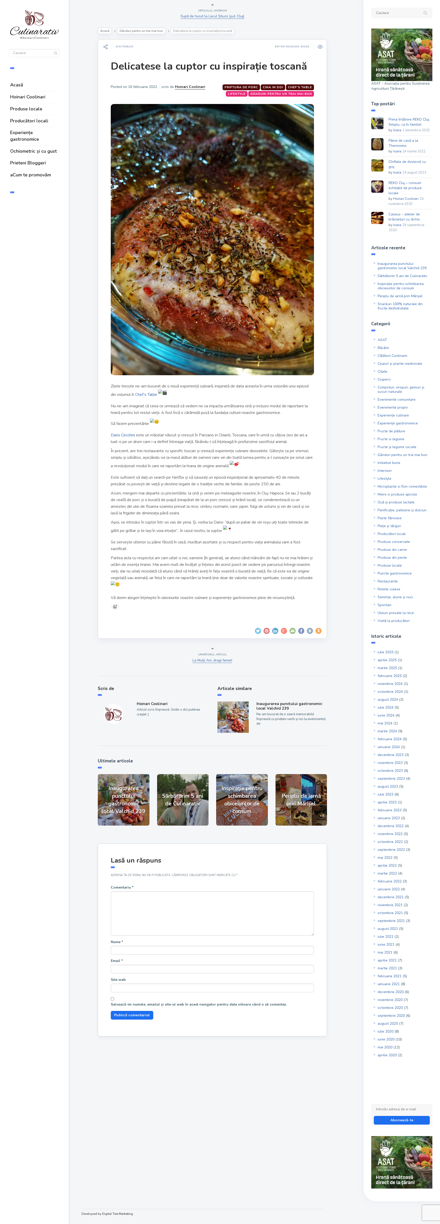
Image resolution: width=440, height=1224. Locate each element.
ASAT (382, 339)
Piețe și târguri (389, 526)
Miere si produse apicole (397, 494)
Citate (382, 371)
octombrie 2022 (390, 841)
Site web (118, 979)
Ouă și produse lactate (396, 502)
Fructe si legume (391, 439)
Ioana (397, 130)
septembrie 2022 (391, 849)
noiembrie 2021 (390, 905)
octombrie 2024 (390, 691)
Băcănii (383, 347)
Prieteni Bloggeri (28, 163)
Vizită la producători (394, 620)
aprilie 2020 (387, 1055)
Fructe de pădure (391, 431)
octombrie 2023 (390, 770)
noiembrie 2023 (390, 762)
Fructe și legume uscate (397, 447)
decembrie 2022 (391, 826)
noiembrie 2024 (390, 683)
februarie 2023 (390, 810)
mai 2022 (385, 857)
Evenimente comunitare (397, 399)
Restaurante (388, 581)
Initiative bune (389, 462)
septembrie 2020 (391, 1015)
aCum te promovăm (30, 175)
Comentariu (122, 887)
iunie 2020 (386, 1039)
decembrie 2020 (391, 991)
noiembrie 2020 (390, 999)
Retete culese (389, 589)
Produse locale (26, 109)
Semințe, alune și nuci (395, 597)
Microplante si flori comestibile (402, 486)
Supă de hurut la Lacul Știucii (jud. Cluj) (212, 16)
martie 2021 (387, 968)
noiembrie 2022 (390, 833)
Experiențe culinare (393, 415)
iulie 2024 (385, 707)
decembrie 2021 (391, 897)
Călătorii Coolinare (392, 355)
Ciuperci (384, 379)
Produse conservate (394, 541)
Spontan (384, 605)
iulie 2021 (385, 936)
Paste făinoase (390, 518)
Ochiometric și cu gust (33, 151)
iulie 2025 (385, 652)
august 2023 (388, 786)
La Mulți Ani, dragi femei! (212, 660)
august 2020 (388, 1023)
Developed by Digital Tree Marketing (107, 1214)
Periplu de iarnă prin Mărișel (400, 296)
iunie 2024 (386, 715)
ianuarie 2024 (389, 747)
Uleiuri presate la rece (396, 612)
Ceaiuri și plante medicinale (400, 363)
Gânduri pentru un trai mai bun (141, 31)
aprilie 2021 (387, 960)
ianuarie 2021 (389, 984)
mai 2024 (385, 723)
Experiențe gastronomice (24, 135)
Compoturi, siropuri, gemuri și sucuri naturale (401, 389)
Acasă (16, 85)
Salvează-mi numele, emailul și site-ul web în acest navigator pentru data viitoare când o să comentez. (199, 1004)
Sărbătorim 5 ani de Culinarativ (402, 276)
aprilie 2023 (387, 802)
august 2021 (388, 928)
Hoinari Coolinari (27, 97)
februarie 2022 (390, 881)
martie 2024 (387, 731)
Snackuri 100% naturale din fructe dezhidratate (400, 306)
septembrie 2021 (391, 920)
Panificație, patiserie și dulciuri (402, 510)
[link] (146, 394)
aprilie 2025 (387, 660)
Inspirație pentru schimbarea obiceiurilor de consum (401, 286)
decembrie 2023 (391, 754)
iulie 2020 (385, 1031)
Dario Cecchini (123, 435)
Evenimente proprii (393, 407)
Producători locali (29, 121)
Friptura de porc (241, 87)
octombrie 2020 (390, 1007)
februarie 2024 (390, 739)
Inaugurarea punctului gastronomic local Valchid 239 (289, 706)
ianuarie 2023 (389, 818)
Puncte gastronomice (395, 573)
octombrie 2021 (390, 912)
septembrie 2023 (391, 778)
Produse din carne (392, 549)
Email (117, 960)
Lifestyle (236, 94)
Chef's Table (300, 87)
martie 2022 (387, 873)
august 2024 (388, 699)
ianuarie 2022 (389, 889)
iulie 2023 (385, 794)
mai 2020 (385, 1047)
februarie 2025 (390, 675)
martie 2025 (387, 668)
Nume (117, 942)
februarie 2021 (390, 976)
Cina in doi (273, 87)
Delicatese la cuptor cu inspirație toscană (209, 66)
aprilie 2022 (387, 865)
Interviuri (385, 470)
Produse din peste (392, 557)
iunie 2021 (386, 944)
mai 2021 (385, 952)
